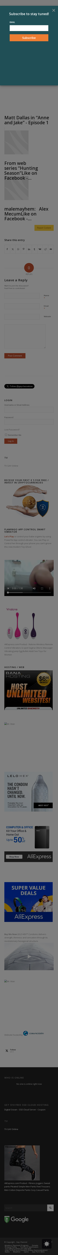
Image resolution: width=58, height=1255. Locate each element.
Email (12, 22)
